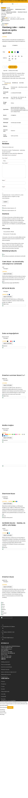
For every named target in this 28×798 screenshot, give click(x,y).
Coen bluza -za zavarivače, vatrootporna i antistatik (13, 262)
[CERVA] (3, 606)
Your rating (5, 158)
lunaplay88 (3, 696)
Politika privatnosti (5, 662)
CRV (3, 267)
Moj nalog (3, 699)
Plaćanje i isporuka (5, 669)
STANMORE (5, 497)
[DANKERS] (3, 609)
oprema (7, 76)
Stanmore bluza (8, 493)
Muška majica (7, 425)
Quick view (8, 259)
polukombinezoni (6, 78)
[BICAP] (3, 604)
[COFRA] (3, 607)
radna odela (12, 78)
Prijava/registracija (5, 691)
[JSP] (2, 614)
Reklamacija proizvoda (6, 674)
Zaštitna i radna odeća (11, 17)
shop (17, 78)
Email (3, 186)
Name (3, 180)
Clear (9, 60)
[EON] (2, 611)
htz (21, 75)
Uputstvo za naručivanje (6, 667)
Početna (3, 681)
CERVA (3, 528)
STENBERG (15, 45)
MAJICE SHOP (5, 336)
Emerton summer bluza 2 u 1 (13, 375)
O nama (3, 686)
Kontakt (3, 689)
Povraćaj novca (4, 677)
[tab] (7, 83)
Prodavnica (3, 684)
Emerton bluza (8, 577)
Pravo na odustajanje (5, 664)
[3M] (2, 602)
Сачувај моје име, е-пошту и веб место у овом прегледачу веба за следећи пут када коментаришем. (12, 196)
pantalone (17, 76)
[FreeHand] (3, 612)
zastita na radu (21, 78)
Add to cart (13, 66)
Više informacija (3, 707)
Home (3, 17)
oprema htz (12, 76)
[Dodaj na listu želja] (11, 259)
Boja (4, 52)
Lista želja (3, 694)
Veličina (5, 58)
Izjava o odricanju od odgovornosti (8, 672)
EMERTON (4, 378)
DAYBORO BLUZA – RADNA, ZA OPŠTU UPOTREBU (13, 524)
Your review (5, 163)
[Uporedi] (4, 259)
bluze (16, 75)
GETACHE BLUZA (8, 288)
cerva (19, 75)
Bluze (18, 17)
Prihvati (10, 707)
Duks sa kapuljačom (10, 333)
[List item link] (14, 633)
